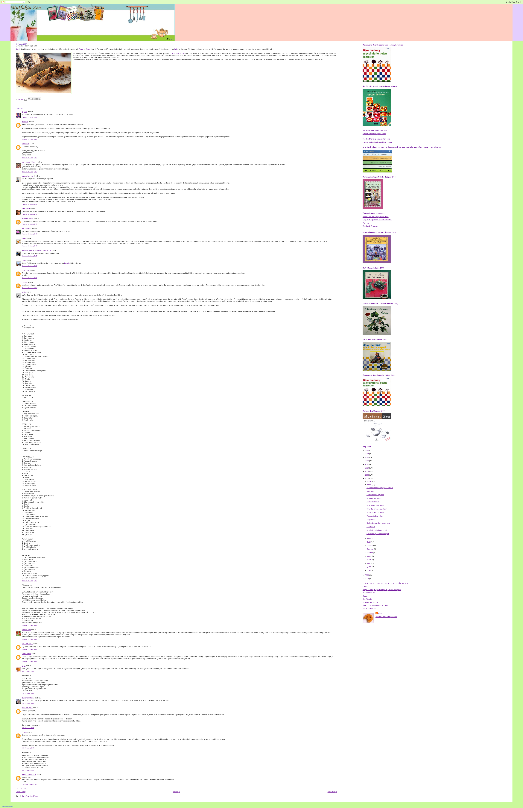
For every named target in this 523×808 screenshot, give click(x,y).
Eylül (369, 542)
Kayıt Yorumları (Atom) (30, 796)
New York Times (178, 53)
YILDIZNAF (26, 208)
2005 (367, 579)
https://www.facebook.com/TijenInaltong (377, 142)
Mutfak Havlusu (27, 176)
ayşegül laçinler (28, 218)
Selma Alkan (26, 654)
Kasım (369, 485)
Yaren (24, 238)
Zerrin (81, 49)
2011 (367, 464)
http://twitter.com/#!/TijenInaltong (374, 134)
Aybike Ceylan (27, 708)
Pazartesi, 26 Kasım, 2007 (29, 117)
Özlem (24, 732)
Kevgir (18, 49)
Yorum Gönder (21, 788)
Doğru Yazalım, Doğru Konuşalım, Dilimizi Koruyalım (382, 590)
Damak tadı (371, 491)
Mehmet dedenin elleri (375, 516)
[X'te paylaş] (34, 99)
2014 (367, 454)
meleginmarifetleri (28, 162)
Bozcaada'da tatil (369, 593)
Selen (88, 49)
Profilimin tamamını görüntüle (386, 617)
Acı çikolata (371, 519)
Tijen (23, 666)
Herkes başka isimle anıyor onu (378, 523)
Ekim (369, 538)
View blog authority (7, 806)
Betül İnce (25, 144)
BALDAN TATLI (27, 644)
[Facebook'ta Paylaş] (36, 99)
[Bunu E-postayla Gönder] (29, 99)
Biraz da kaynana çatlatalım (377, 509)
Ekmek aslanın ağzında (375, 495)
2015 (367, 450)
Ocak (369, 570)
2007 (367, 478)
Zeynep (24, 282)
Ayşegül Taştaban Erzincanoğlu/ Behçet (37, 250)
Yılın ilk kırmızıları (373, 502)
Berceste (25, 121)
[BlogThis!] (31, 99)
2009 (367, 471)
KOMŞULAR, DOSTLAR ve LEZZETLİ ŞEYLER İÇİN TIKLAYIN (385, 583)
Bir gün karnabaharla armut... (377, 530)
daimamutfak (26, 228)
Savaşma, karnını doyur (375, 512)
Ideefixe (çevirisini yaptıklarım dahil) (376, 217)
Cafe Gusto (26, 270)
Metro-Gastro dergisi (370, 602)
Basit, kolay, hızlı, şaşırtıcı (376, 505)
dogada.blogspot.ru (29, 774)
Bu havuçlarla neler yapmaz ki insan (380, 488)
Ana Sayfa (176, 792)
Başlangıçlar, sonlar (374, 498)
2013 (367, 457)
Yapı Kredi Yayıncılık (370, 226)
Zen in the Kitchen (369, 608)
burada (67, 263)
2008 (367, 475)
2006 (367, 575)
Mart (369, 563)
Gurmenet (366, 596)
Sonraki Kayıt (20, 792)
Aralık (369, 481)
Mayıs (369, 556)
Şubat (369, 567)
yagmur (24, 112)
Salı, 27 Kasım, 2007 (28, 671)
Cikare (365, 586)
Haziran (370, 553)
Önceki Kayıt (332, 792)
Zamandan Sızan (28, 698)
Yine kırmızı (371, 526)
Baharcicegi (26, 630)
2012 (367, 461)
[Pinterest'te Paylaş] (39, 99)
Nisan (369, 560)
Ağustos (370, 545)
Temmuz (370, 549)
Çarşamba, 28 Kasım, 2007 (29, 784)
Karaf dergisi (367, 599)
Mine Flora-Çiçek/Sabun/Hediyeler (375, 605)
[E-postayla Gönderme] (25, 99)
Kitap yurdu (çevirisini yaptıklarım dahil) (377, 220)
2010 (367, 468)
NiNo (24, 292)
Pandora (366, 223)
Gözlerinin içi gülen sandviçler (378, 534)
